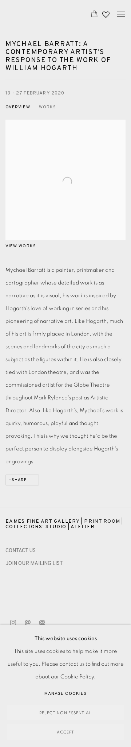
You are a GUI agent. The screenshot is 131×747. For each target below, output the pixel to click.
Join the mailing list (42, 623)
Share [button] (19, 480)
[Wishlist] (106, 12)
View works (20, 246)
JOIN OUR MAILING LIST (34, 563)
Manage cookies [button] (65, 694)
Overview (17, 107)
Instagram (13, 623)
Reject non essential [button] (65, 713)
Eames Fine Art (40, 14)
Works (47, 107)
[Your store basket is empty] (94, 14)
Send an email (27, 623)
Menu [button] (120, 14)
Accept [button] (65, 732)
